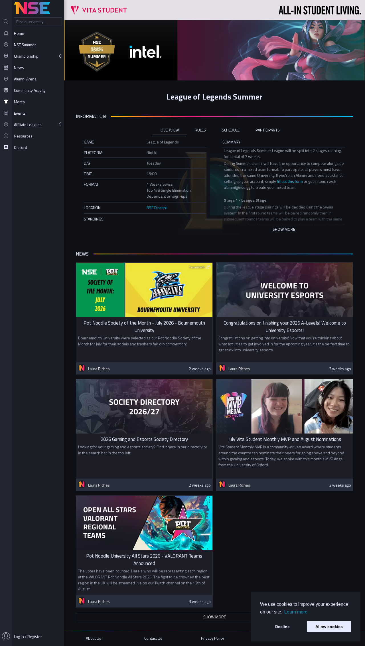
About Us (93, 638)
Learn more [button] (295, 611)
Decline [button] (282, 626)
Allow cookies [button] (329, 626)
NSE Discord (157, 207)
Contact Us (153, 638)
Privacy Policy (212, 638)
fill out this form (290, 181)
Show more (214, 617)
